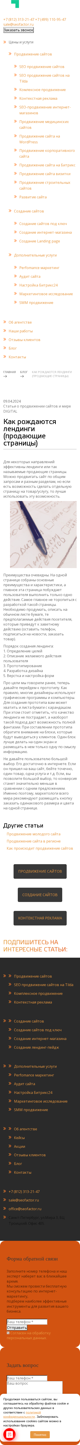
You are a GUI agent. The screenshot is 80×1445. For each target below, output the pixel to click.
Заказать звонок (18, 30)
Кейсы (19, 1137)
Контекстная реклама (38, 98)
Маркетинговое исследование (46, 293)
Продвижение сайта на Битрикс (47, 165)
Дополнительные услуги (35, 255)
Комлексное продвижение (42, 89)
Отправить (17, 1327)
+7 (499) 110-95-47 (50, 19)
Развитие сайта (33, 197)
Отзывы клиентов (24, 339)
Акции (19, 1146)
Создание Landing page (39, 241)
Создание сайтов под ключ (43, 223)
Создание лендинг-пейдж (36, 1047)
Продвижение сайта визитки (44, 173)
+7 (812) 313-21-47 (18, 19)
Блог (13, 348)
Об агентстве (20, 322)
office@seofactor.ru (25, 1208)
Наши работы (21, 331)
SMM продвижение (36, 302)
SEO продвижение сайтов (41, 66)
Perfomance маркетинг (39, 267)
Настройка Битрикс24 (38, 285)
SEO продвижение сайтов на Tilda (43, 984)
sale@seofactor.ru (18, 24)
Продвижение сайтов (33, 54)
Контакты (17, 356)
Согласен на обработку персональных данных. (29, 1335)
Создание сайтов (29, 211)
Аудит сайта (29, 276)
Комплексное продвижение (38, 993)
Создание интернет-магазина (45, 232)
